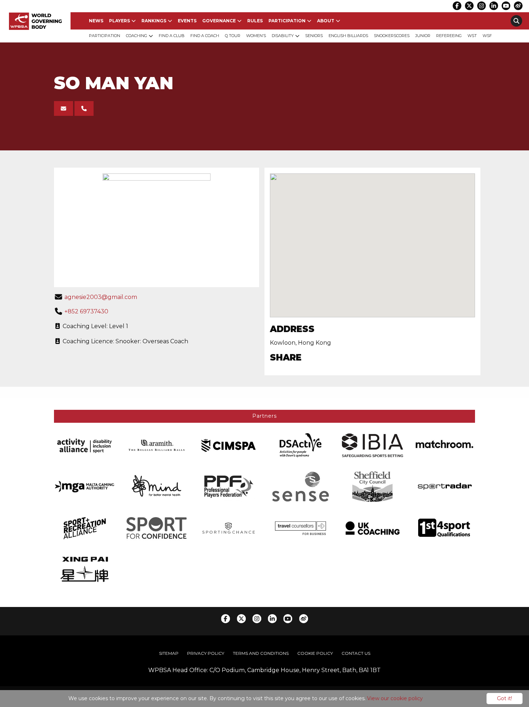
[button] (372, 239)
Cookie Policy (315, 653)
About (325, 20)
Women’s (256, 35)
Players (119, 20)
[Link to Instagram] (481, 5)
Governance (219, 20)
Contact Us (356, 653)
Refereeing (449, 35)
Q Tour (232, 35)
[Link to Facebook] (457, 5)
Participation (287, 20)
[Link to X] (469, 5)
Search (516, 21)
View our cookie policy (395, 698)
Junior (422, 35)
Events (187, 20)
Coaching (136, 35)
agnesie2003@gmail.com (100, 297)
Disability (283, 35)
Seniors (314, 35)
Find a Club (172, 35)
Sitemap (168, 653)
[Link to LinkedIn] (493, 5)
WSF (487, 35)
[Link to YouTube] (506, 5)
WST (472, 35)
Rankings (153, 20)
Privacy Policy (205, 653)
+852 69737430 (86, 311)
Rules (255, 20)
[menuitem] (96, 21)
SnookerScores (392, 35)
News (96, 20)
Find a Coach (204, 35)
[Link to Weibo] (518, 5)
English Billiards (348, 35)
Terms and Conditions (261, 653)
